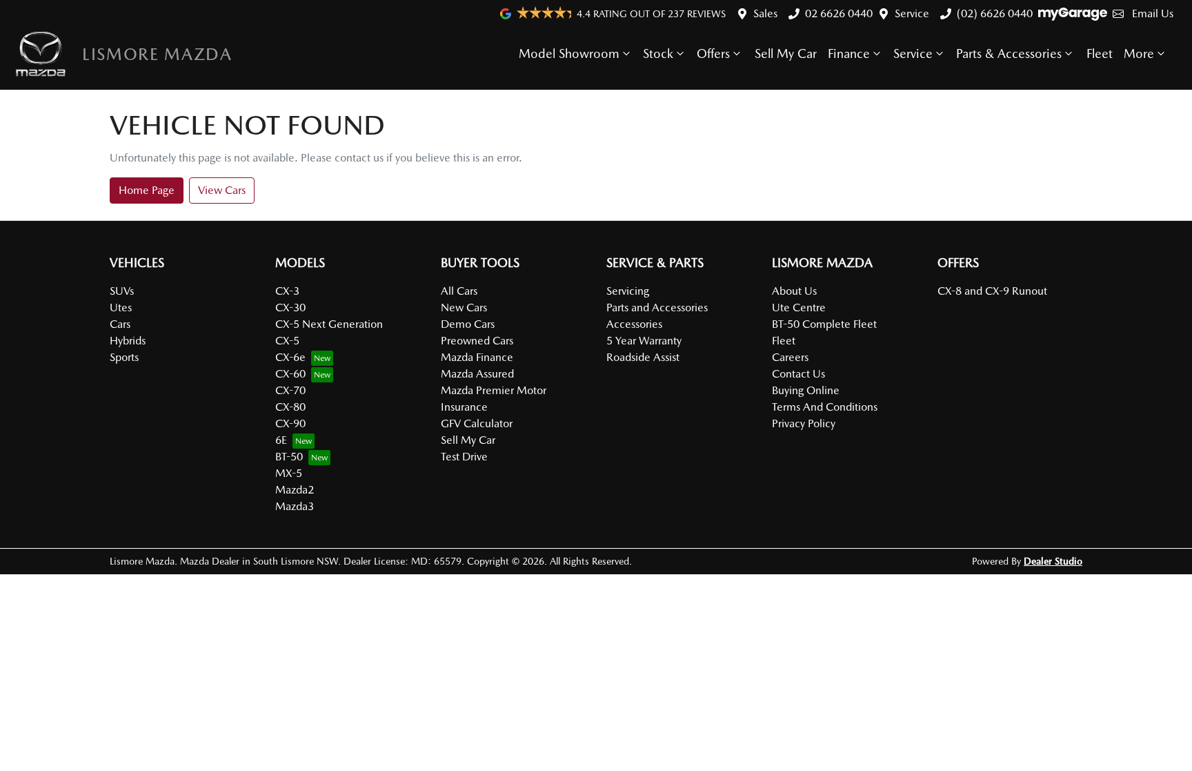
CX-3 (287, 290)
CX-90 (290, 423)
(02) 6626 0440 (995, 13)
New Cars (464, 307)
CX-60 (290, 373)
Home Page (147, 190)
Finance (849, 53)
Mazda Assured (477, 373)
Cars (120, 324)
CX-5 (287, 340)
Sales (765, 13)
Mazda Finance (477, 357)
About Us (794, 290)
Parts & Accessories (1009, 53)
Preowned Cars (477, 340)
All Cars (459, 290)
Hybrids (128, 340)
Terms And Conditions (824, 406)
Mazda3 (294, 506)
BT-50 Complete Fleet (824, 324)
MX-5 (288, 473)
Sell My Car (786, 53)
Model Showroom (569, 53)
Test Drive (464, 456)
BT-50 (289, 456)
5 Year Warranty (644, 340)
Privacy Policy (803, 423)
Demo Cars (468, 324)
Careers (790, 357)
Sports (124, 357)
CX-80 (290, 406)
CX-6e (290, 357)
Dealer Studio (1053, 561)
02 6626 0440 (839, 13)
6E (281, 440)
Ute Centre (799, 307)
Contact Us (798, 373)
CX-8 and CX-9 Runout (992, 290)
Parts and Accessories (657, 307)
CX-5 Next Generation (329, 324)
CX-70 (290, 390)
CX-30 (290, 307)
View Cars (222, 190)
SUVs (122, 290)
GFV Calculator (477, 423)
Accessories (634, 324)
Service (912, 13)
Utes (121, 307)
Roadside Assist (642, 357)
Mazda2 (294, 489)
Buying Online (806, 390)
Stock (658, 53)
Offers (713, 53)
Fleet (1099, 53)
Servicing (627, 290)
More (1139, 53)
